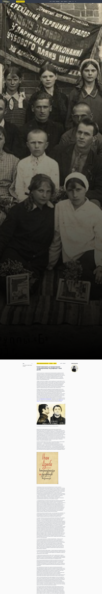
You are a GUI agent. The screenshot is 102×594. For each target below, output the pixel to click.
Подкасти (65, 1)
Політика (51, 363)
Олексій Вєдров (74, 363)
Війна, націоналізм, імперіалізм (42, 363)
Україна (55, 363)
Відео (62, 1)
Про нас (70, 1)
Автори (54, 1)
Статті (51, 1)
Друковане (57, 1)
